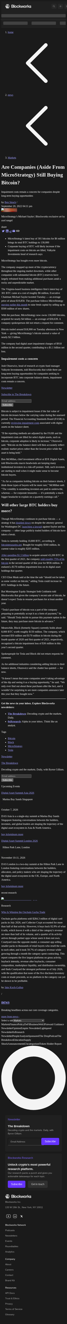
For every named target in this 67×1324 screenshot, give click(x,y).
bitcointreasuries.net (11, 544)
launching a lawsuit (32, 526)
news (10, 95)
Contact (9, 1275)
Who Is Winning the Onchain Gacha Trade (23, 912)
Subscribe (50, 1141)
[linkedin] (15, 1216)
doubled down (23, 522)
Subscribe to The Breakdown (16, 394)
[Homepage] (18, 6)
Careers (9, 1269)
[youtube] (8, 1216)
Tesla (10, 750)
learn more (17, 834)
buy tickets (6, 834)
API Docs (10, 1293)
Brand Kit (10, 1280)
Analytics (9, 1251)
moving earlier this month (14, 304)
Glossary (9, 1314)
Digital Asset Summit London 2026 (19, 840)
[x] (21, 1216)
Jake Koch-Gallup (14, 987)
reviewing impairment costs (25, 423)
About (8, 1264)
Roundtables (11, 1246)
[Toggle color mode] (60, 6)
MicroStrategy (15, 746)
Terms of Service (13, 1309)
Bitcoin (11, 738)
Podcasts (10, 1230)
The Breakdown (9, 763)
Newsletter (6, 387)
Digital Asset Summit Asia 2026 (17, 792)
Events (8, 1241)
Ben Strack (10, 202)
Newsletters (11, 1235)
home (10, 32)
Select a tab (7, 1020)
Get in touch (37, 1184)
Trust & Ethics (12, 1298)
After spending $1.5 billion (15, 555)
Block (11, 742)
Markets (12, 157)
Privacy (9, 1303)
